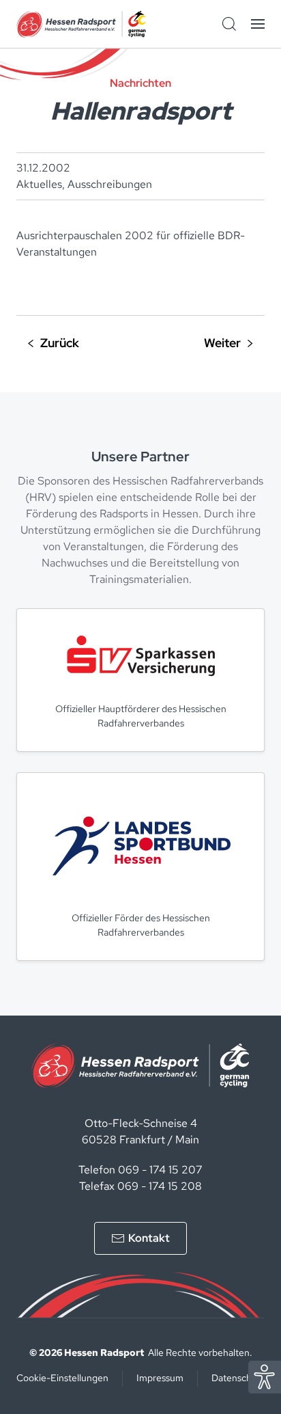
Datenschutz (238, 1378)
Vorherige (53, 343)
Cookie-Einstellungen (62, 1378)
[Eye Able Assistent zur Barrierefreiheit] (264, 1376)
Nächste (228, 343)
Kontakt (149, 1238)
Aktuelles (39, 184)
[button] (258, 24)
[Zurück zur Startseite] (81, 24)
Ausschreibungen (110, 184)
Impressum (159, 1378)
